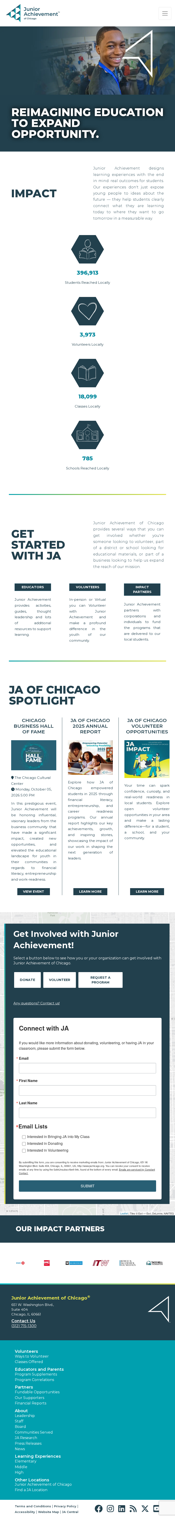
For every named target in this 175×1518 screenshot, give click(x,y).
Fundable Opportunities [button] (37, 1392)
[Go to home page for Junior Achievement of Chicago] (33, 13)
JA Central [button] (70, 1512)
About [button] (21, 1411)
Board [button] (20, 1426)
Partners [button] (24, 1387)
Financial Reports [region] (30, 1403)
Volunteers (87, 587)
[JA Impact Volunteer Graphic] (147, 760)
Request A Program (100, 980)
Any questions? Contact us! (36, 1003)
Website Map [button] (48, 1512)
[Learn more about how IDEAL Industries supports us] (74, 1266)
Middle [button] (21, 1467)
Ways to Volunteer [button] (32, 1356)
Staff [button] (19, 1421)
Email (23, 1058)
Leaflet (124, 1213)
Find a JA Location (31, 1490)
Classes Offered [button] (29, 1362)
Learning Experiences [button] (38, 1456)
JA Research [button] (26, 1438)
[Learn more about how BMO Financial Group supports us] (20, 1266)
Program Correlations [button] (34, 1380)
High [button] (19, 1472)
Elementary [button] (25, 1461)
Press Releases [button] (28, 1443)
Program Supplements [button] (36, 1374)
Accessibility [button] (25, 1512)
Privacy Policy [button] (65, 1506)
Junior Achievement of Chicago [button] (43, 1484)
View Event (33, 892)
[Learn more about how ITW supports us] (101, 1266)
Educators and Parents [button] (39, 1369)
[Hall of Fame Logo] (33, 756)
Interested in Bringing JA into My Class (58, 1136)
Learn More (90, 892)
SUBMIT (88, 1186)
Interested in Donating (45, 1143)
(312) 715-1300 (23, 1326)
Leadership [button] (25, 1416)
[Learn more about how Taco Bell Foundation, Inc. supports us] (155, 1266)
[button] (100, 1509)
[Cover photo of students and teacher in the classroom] (90, 758)
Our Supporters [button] (29, 1398)
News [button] (20, 1449)
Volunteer (59, 980)
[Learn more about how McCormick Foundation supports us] (128, 1266)
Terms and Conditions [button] (33, 1506)
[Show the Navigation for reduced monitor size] (165, 13)
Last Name (28, 1103)
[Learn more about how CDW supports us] (47, 1266)
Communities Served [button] (34, 1432)
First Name (28, 1080)
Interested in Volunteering (47, 1150)
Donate (27, 980)
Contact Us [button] (23, 1321)
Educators (33, 587)
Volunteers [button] (26, 1351)
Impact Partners (142, 589)
